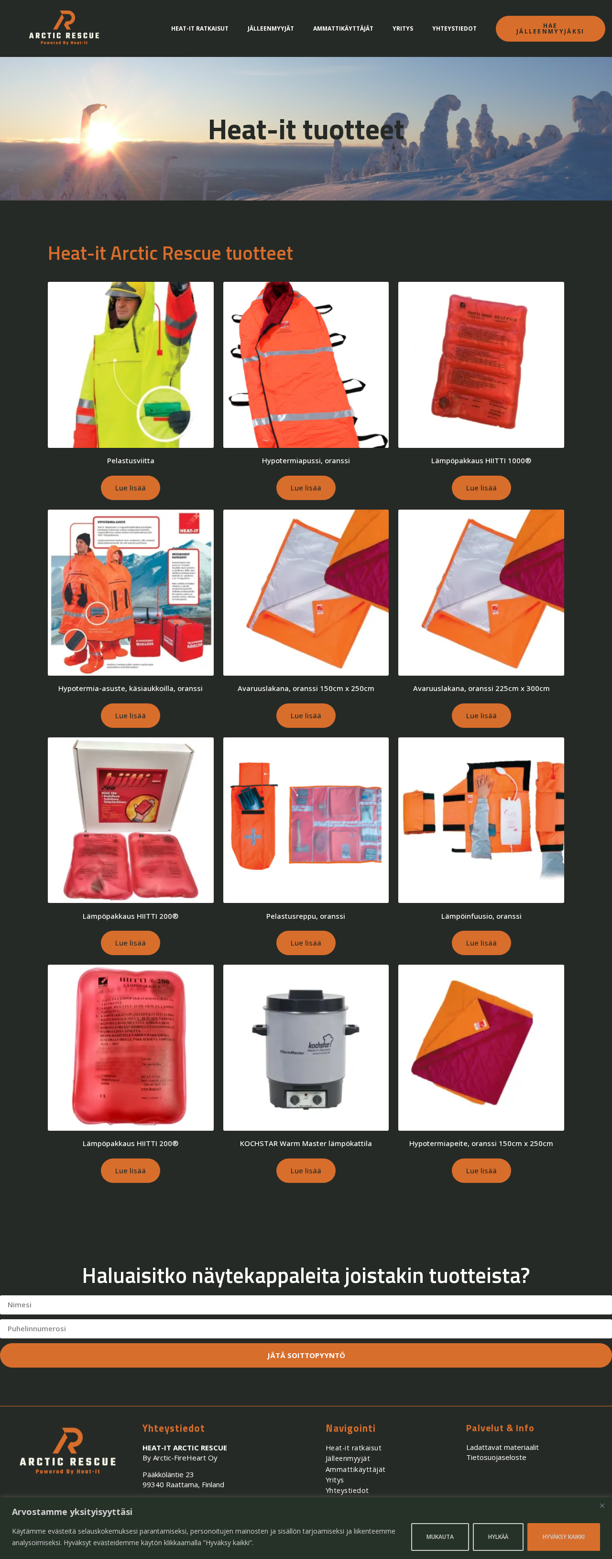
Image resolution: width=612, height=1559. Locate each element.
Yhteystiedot (454, 28)
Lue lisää (130, 487)
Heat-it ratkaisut (200, 28)
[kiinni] (602, 1505)
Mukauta (440, 1537)
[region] (306, 1528)
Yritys (403, 28)
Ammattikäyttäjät (343, 28)
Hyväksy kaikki (564, 1537)
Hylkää (498, 1537)
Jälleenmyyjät (271, 28)
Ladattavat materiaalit (502, 1447)
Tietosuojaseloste (496, 1457)
